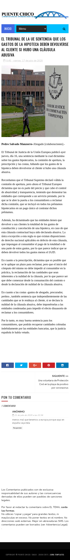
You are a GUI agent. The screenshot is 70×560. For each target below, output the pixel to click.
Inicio (8, 29)
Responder (17, 428)
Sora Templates (57, 554)
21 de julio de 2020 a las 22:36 (29, 415)
